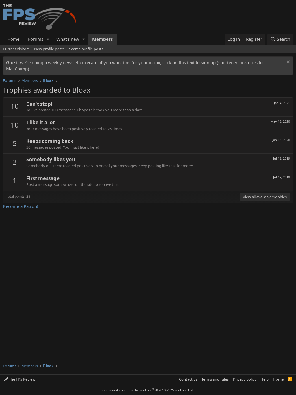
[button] (48, 39)
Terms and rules (215, 379)
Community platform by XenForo (148, 390)
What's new (67, 39)
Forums (35, 39)
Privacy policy (244, 379)
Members (102, 39)
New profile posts (49, 48)
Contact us (188, 379)
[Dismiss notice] (287, 63)
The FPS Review (21, 379)
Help (264, 379)
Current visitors (16, 48)
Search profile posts (86, 48)
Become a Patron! (20, 206)
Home (13, 39)
